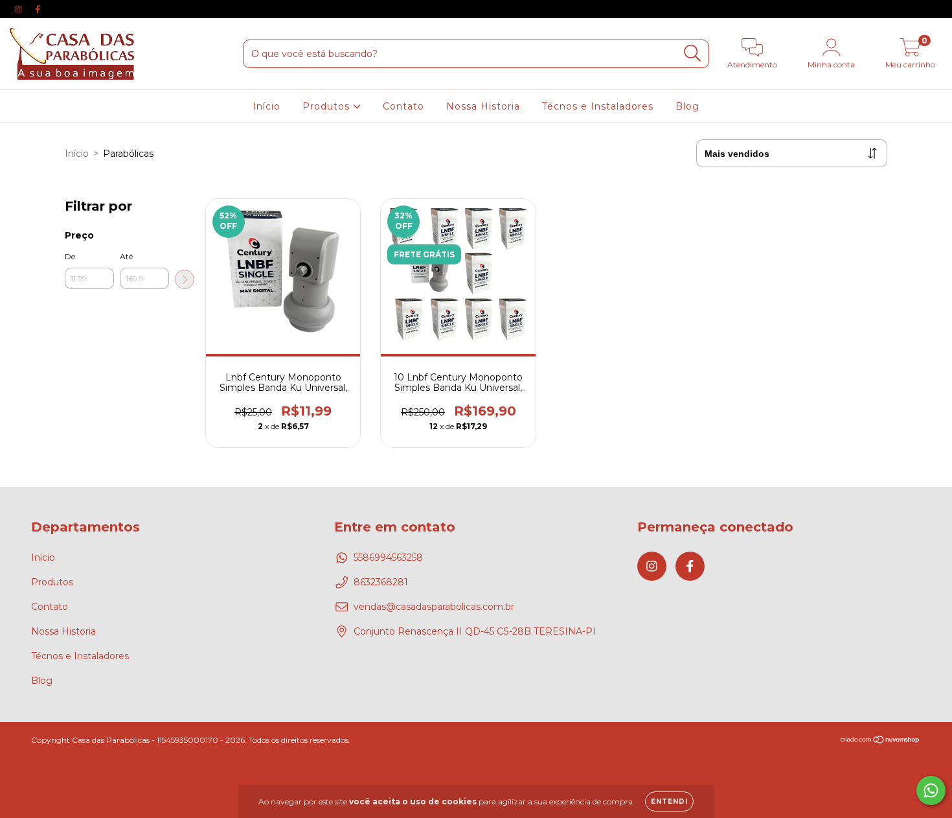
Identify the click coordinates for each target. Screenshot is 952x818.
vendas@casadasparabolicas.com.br (434, 607)
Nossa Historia (483, 106)
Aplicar (184, 279)
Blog (687, 106)
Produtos (327, 106)
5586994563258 (388, 557)
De (70, 256)
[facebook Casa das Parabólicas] (37, 9)
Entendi (669, 801)
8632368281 (381, 582)
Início (266, 106)
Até (126, 256)
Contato (403, 106)
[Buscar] (692, 53)
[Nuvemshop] (880, 741)
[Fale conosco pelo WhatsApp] (931, 790)
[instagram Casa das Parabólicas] (19, 9)
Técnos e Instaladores (597, 106)
